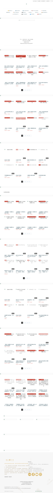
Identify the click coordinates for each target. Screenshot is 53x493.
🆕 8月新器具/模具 (26, 10)
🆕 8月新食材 (17, 10)
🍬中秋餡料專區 (43, 10)
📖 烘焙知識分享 (15, 14)
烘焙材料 (30, 12)
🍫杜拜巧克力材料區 (35, 10)
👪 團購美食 (24, 12)
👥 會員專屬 (32, 14)
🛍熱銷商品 (8, 12)
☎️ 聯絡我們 (39, 14)
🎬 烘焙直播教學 (24, 14)
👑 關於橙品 (10, 10)
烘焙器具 (36, 12)
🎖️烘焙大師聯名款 (16, 12)
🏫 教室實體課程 (44, 12)
